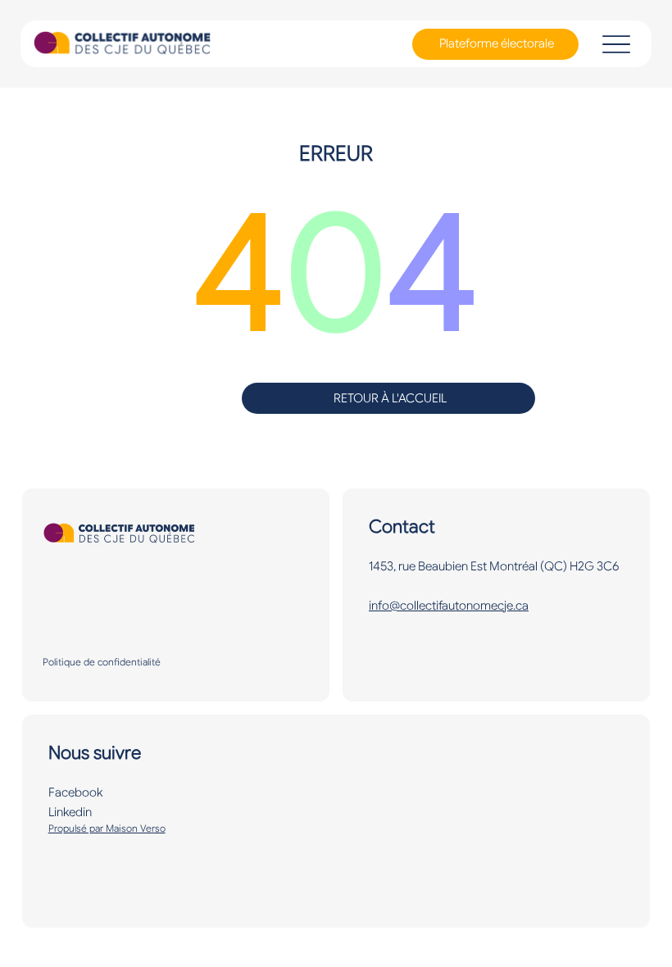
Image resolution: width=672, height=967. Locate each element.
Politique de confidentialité (102, 662)
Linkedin (70, 812)
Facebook (75, 792)
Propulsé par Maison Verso (107, 828)
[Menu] (616, 44)
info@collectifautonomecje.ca (449, 605)
